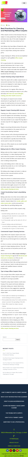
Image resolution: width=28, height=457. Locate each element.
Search (4, 337)
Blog (9, 25)
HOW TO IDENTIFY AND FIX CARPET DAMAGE (14, 392)
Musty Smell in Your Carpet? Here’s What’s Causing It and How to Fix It (13, 368)
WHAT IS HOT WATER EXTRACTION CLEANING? (14, 397)
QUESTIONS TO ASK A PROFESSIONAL (14, 422)
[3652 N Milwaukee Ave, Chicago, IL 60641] (14, 430)
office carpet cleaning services (10, 189)
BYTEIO (22, 456)
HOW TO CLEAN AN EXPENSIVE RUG (14, 401)
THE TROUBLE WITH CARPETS (14, 413)
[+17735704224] (14, 436)
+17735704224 (14, 439)
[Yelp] (10, 450)
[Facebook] (7, 450)
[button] (24, 3)
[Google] (20, 450)
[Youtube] (17, 450)
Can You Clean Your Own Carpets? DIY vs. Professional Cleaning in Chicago (13, 363)
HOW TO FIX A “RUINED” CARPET (14, 417)
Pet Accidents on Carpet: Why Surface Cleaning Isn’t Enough (12, 373)
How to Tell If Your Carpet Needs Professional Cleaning (11, 354)
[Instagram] (14, 450)
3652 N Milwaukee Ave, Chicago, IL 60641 (14, 432)
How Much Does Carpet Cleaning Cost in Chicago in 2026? (13, 358)
